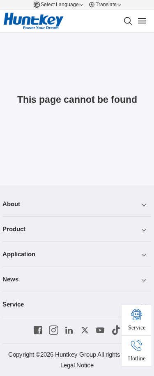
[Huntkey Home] (34, 21)
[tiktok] (116, 330)
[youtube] (100, 330)
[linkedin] (69, 330)
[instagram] (53, 330)
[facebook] (38, 330)
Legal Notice (77, 365)
